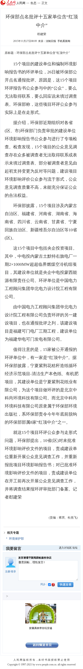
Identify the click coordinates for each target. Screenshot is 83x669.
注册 (7, 571)
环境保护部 (16, 538)
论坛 (74, 547)
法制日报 (51, 41)
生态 (33, 3)
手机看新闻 (63, 41)
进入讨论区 (65, 547)
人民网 (20, 3)
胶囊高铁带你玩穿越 (40, 628)
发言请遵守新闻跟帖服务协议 (35, 557)
